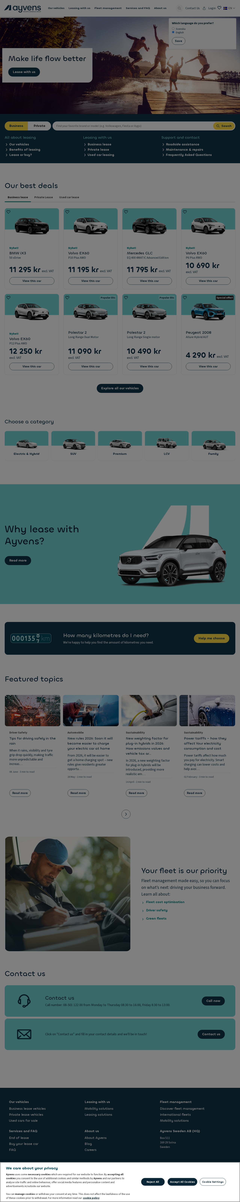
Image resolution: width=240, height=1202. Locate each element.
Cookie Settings (213, 1181)
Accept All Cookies (182, 1181)
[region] (120, 1182)
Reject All (153, 1181)
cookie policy (91, 1198)
